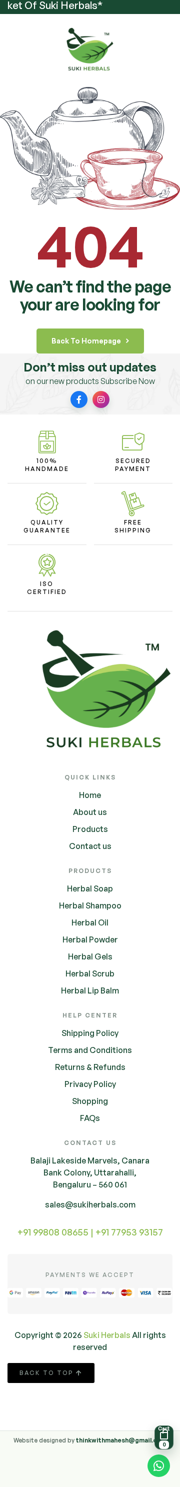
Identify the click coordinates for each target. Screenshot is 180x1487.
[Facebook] (79, 399)
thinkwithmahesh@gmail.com (121, 1440)
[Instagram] (101, 399)
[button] (164, 1437)
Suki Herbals (107, 1335)
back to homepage (86, 340)
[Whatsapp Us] (159, 1467)
